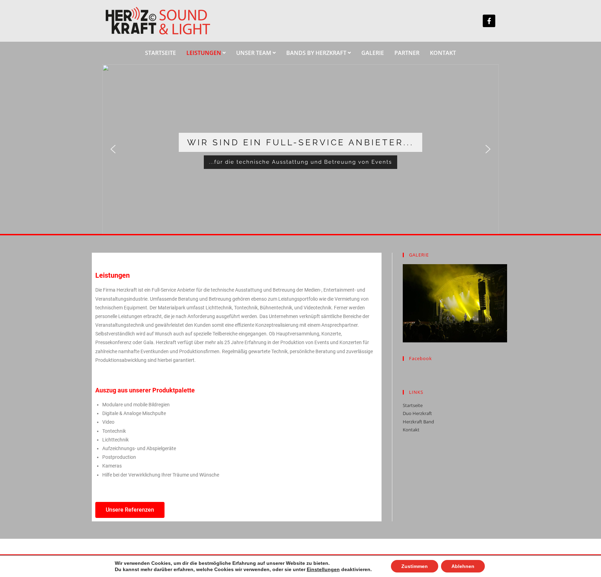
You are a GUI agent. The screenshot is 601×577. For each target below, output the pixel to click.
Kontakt (411, 429)
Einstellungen (323, 569)
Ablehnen (462, 566)
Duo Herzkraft (417, 413)
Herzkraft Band (418, 421)
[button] (113, 149)
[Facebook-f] (489, 21)
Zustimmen (414, 566)
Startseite (413, 405)
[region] (300, 149)
